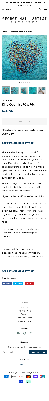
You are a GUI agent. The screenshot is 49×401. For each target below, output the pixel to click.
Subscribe (38, 352)
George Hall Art (32, 372)
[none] (44, 90)
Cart (44, 9)
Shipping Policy (24, 310)
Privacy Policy (24, 321)
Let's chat (24, 364)
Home (4, 32)
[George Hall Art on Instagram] (30, 334)
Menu (8, 9)
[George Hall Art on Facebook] (18, 334)
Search (24, 307)
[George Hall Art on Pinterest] (24, 334)
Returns (24, 314)
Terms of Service (24, 318)
